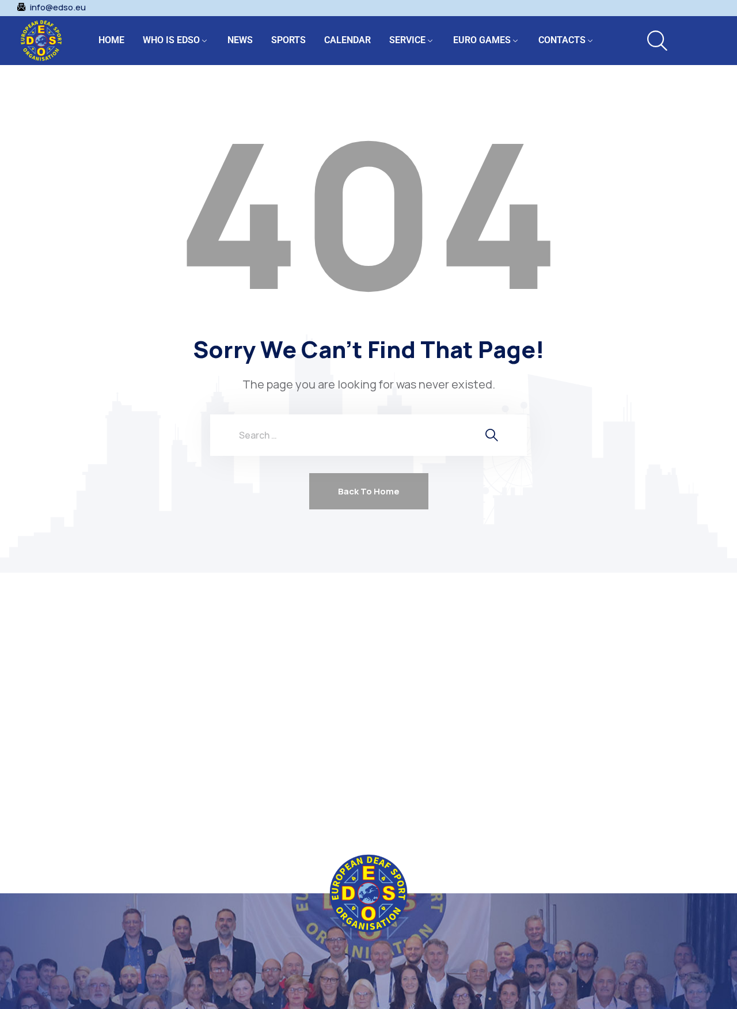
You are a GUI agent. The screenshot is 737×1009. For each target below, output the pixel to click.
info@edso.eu (58, 7)
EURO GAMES (482, 40)
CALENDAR (347, 40)
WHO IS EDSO (171, 40)
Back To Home (369, 491)
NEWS (240, 40)
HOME (111, 40)
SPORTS (288, 40)
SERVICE (407, 40)
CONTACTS (562, 40)
